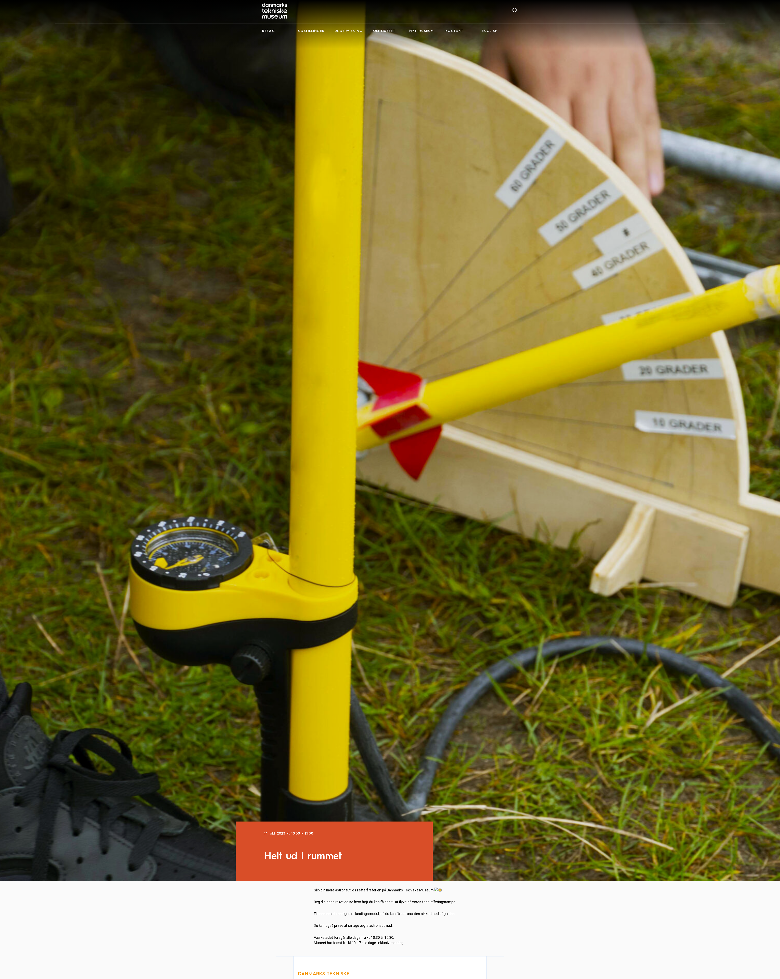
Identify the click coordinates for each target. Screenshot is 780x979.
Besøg (268, 31)
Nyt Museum (421, 31)
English (490, 31)
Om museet (384, 31)
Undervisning (349, 31)
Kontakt (454, 31)
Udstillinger (311, 31)
